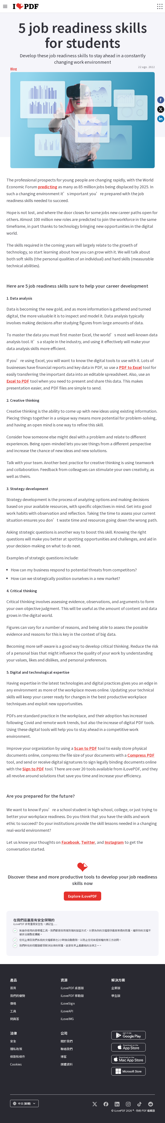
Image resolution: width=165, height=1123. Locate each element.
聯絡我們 (67, 1049)
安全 (13, 1041)
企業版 (115, 988)
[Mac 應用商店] (128, 1059)
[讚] (106, 1104)
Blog (13, 68)
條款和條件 (17, 1056)
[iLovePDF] (25, 6)
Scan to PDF (85, 748)
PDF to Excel (130, 367)
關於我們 (67, 1041)
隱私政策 (16, 1049)
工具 (13, 1011)
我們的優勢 (17, 995)
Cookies (16, 1064)
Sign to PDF (33, 768)
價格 (13, 1003)
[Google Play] (128, 1035)
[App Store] (128, 1047)
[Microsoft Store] (128, 1071)
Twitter (88, 842)
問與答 (14, 1019)
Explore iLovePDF (82, 896)
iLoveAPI (67, 1011)
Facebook (70, 842)
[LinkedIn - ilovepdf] (117, 1104)
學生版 (115, 995)
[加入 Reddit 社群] (150, 1104)
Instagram (114, 842)
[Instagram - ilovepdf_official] (128, 1104)
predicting (47, 186)
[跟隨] (94, 1104)
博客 (64, 1056)
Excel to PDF (17, 381)
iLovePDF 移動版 (72, 995)
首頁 (13, 988)
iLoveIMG (67, 1019)
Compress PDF (140, 755)
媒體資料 (67, 1064)
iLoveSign (68, 1003)
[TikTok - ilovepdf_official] (139, 1104)
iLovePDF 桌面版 (72, 988)
